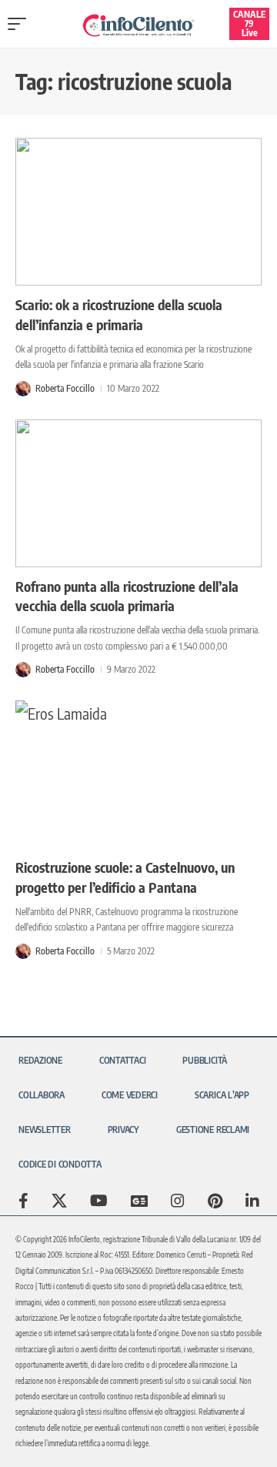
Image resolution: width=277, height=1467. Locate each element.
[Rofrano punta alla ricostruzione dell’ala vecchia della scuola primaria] (138, 493)
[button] (21, 24)
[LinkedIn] (252, 1201)
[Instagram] (178, 1201)
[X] (59, 1201)
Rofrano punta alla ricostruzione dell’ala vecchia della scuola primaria (127, 595)
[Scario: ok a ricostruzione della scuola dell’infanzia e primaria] (138, 212)
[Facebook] (23, 1201)
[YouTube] (99, 1201)
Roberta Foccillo (65, 388)
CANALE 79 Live (249, 23)
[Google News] (139, 1201)
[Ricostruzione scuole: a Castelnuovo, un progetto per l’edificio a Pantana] (138, 774)
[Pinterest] (215, 1201)
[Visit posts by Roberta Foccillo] (23, 388)
